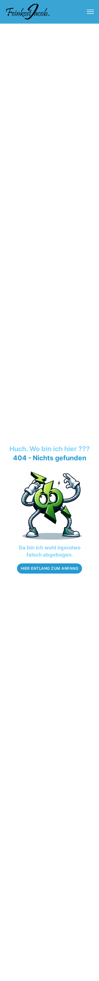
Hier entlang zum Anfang (49, 568)
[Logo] (28, 11)
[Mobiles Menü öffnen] (90, 12)
